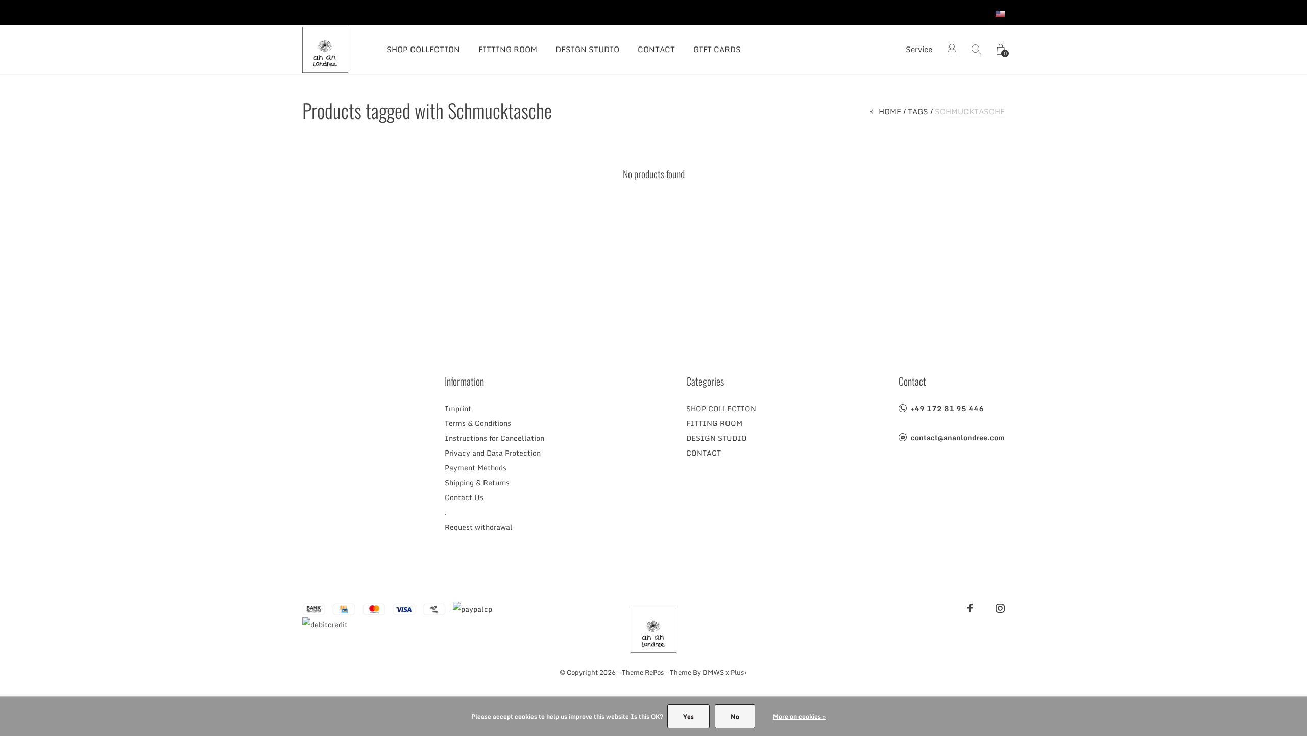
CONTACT (656, 49)
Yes (688, 716)
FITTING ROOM (507, 49)
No (735, 716)
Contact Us (464, 497)
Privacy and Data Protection (493, 453)
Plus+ (739, 672)
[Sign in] (952, 49)
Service (919, 49)
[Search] (976, 49)
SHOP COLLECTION (423, 49)
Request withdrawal (479, 527)
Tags (918, 111)
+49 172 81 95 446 (947, 408)
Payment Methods (475, 467)
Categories (705, 381)
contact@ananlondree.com (958, 437)
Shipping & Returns (477, 482)
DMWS (713, 672)
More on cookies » (799, 716)
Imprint (458, 408)
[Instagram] (1000, 608)
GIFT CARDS (717, 49)
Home (890, 111)
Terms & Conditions (478, 423)
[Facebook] (970, 608)
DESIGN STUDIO (587, 49)
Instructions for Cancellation (494, 438)
